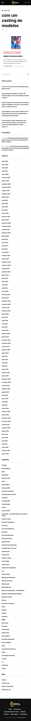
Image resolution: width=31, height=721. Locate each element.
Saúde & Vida (5, 629)
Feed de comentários (7, 686)
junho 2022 (5, 320)
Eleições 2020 (6, 541)
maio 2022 (5, 323)
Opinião (4, 613)
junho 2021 (5, 359)
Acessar (4, 680)
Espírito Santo (6, 551)
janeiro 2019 (5, 453)
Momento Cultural (7, 597)
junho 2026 (5, 164)
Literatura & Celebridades (9, 567)
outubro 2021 (5, 346)
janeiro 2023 (5, 297)
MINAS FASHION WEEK (13, 56)
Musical (4, 600)
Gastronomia (5, 564)
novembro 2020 (6, 382)
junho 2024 (5, 242)
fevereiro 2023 (6, 294)
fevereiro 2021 (6, 372)
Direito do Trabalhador (8, 522)
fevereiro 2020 (6, 411)
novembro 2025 (6, 187)
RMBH (3, 619)
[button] (3, 3)
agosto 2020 (5, 392)
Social (3, 645)
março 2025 (5, 213)
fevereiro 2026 (6, 177)
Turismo (4, 658)
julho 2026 (5, 161)
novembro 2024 (6, 226)
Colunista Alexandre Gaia (9, 494)
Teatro (3, 652)
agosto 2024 (5, 236)
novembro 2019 (6, 421)
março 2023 (5, 291)
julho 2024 (5, 239)
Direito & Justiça (6, 519)
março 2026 (5, 174)
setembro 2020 (6, 388)
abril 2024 (4, 249)
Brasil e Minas (18, 51)
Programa (4, 616)
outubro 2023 (6, 268)
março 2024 (5, 252)
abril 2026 (4, 171)
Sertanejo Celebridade (8, 639)
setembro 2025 (6, 193)
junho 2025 (5, 203)
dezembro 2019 (6, 418)
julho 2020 (5, 395)
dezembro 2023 (6, 262)
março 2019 (5, 447)
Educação (4, 532)
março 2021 (5, 369)
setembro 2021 (6, 349)
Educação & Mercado (8, 535)
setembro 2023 (6, 271)
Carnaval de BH (6, 488)
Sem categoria (6, 636)
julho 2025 (5, 200)
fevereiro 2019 (6, 450)
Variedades (17, 53)
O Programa (17, 709)
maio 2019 (4, 440)
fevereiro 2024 (6, 255)
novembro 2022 (6, 304)
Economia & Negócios (8, 528)
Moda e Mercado (7, 53)
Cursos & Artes (6, 510)
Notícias (4, 610)
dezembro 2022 (6, 301)
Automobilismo (6, 468)
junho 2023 (5, 281)
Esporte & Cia (5, 554)
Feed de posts (5, 683)
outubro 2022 (6, 307)
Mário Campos (6, 574)
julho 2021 (5, 356)
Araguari (4, 465)
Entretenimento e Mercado (9, 545)
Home (10, 709)
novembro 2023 (6, 265)
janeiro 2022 (5, 336)
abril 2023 (4, 288)
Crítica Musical (6, 504)
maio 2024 (5, 245)
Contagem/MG (6, 501)
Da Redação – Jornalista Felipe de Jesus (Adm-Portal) (15, 514)
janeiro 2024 (5, 258)
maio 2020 (5, 401)
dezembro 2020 (6, 379)
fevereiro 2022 (6, 333)
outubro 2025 (6, 190)
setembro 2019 (6, 427)
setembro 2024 (6, 232)
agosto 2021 (5, 353)
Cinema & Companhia (8, 491)
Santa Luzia (5, 623)
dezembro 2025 (6, 184)
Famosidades (5, 561)
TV (2, 662)
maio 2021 (4, 362)
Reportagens (14, 714)
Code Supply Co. (22, 717)
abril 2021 (4, 366)
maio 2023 (5, 284)
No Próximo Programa (8, 603)
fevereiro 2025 (6, 216)
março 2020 (5, 408)
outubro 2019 (5, 424)
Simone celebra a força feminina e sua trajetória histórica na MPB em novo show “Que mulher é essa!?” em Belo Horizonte (15, 104)
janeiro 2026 (5, 180)
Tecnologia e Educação (8, 655)
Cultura (4, 507)
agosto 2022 (5, 314)
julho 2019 (5, 434)
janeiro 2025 (5, 219)
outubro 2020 (6, 385)
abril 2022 (4, 327)
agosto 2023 (5, 275)
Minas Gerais (5, 584)
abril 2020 (4, 405)
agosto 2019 (5, 431)
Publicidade (23, 714)
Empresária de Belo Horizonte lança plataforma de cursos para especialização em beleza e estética (15, 139)
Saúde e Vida (5, 632)
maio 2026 (5, 167)
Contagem (5, 497)
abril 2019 (4, 444)
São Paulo (4, 626)
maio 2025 (5, 206)
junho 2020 (5, 398)
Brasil (12, 51)
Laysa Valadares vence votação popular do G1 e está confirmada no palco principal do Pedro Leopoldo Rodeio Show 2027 (15, 113)
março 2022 (5, 330)
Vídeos (4, 668)
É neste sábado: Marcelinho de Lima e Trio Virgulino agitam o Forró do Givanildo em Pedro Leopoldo (15, 95)
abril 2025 (4, 210)
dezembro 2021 (6, 340)
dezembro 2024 (6, 223)
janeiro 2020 (5, 414)
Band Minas (5, 475)
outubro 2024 (6, 229)
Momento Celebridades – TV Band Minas (13, 590)
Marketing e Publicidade (8, 577)
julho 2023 (5, 278)
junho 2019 (5, 437)
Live (3, 571)
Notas (13, 53)
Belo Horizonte (7, 51)
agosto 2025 (5, 197)
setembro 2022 (6, 310)
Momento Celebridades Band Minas (12, 593)
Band (3, 471)
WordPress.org (6, 689)
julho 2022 (5, 317)
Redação (22, 711)
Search (27, 74)
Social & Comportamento (9, 649)
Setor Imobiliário (6, 642)
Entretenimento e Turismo (9, 548)
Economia (4, 525)
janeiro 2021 (5, 375)
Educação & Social (7, 538)
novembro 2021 (6, 343)
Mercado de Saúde (7, 580)
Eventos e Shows (6, 558)
